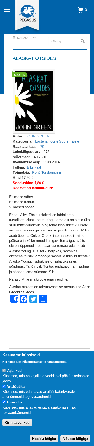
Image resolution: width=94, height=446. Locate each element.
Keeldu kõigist (44, 439)
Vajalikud (14, 370)
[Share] (14, 299)
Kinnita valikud (17, 422)
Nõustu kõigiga (75, 439)
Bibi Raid (34, 167)
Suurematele (69, 141)
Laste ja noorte (46, 141)
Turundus (15, 402)
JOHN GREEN (38, 136)
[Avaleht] (24, 17)
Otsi (84, 41)
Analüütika (16, 386)
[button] (34, 101)
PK (42, 146)
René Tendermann (46, 172)
